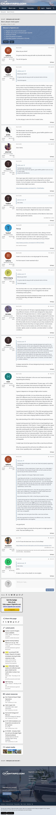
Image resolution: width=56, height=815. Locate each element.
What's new (12, 8)
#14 (51, 538)
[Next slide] (19, 751)
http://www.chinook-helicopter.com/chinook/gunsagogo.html (33, 545)
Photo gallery (44, 780)
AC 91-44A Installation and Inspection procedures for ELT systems (13, 723)
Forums (4, 8)
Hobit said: (20, 460)
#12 (51, 373)
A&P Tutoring (9, 682)
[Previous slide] (5, 751)
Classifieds (43, 778)
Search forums (10, 12)
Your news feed (32, 780)
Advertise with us (45, 776)
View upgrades (7, 793)
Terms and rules (9, 804)
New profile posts (32, 778)
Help (21, 804)
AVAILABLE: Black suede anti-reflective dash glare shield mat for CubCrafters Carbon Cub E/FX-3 (12, 670)
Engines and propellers (11, 663)
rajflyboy (4, 24)
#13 (51, 456)
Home (24, 804)
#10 (51, 306)
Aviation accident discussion (12, 638)
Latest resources (12, 694)
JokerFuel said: (20, 199)
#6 (51, 195)
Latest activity (32, 783)
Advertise (29, 804)
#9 (51, 270)
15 (53, 47)
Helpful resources (45, 783)
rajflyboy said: (20, 71)
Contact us (3, 804)
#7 (51, 225)
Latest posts (10, 628)
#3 (51, 127)
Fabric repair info (10, 705)
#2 (51, 67)
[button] (17, 8)
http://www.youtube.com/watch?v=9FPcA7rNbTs (30, 242)
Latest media (10, 747)
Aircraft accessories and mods (12, 679)
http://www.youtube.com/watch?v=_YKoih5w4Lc (30, 188)
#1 (51, 47)
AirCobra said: (20, 341)
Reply (52, 62)
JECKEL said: (20, 165)
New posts (3, 12)
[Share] (49, 48)
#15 (51, 559)
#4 (51, 144)
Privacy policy (17, 804)
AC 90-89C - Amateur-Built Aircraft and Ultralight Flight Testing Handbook (13, 733)
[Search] (53, 8)
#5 (51, 161)
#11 (51, 337)
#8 (51, 253)
